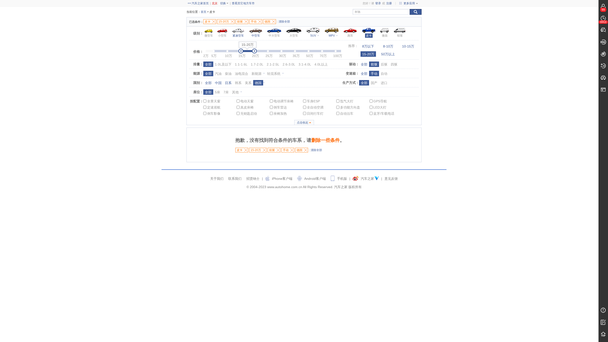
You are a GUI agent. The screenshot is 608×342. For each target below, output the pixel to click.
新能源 (256, 74)
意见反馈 (391, 178)
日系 (228, 83)
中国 (218, 83)
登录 (378, 3)
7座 (226, 92)
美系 (248, 83)
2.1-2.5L (273, 64)
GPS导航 (380, 101)
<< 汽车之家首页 (198, 3)
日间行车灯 (315, 113)
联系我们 (235, 178)
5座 (217, 92)
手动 (374, 74)
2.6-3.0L (289, 64)
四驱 (394, 64)
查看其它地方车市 (243, 3)
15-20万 (368, 54)
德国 (258, 83)
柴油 (228, 74)
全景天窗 (213, 101)
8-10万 (388, 46)
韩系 (238, 83)
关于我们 (216, 178)
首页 (203, 12)
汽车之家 (367, 178)
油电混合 (241, 74)
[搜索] (416, 12)
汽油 (218, 74)
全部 (208, 64)
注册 (389, 3)
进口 (384, 83)
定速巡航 (213, 107)
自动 (384, 74)
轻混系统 (273, 74)
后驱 (384, 64)
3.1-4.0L (305, 64)
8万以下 (368, 46)
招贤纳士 (253, 178)
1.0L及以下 (223, 64)
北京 (215, 3)
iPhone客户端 (282, 178)
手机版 (342, 178)
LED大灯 (379, 107)
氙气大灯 (346, 101)
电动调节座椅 (284, 101)
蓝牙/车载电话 (383, 113)
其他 (235, 92)
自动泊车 (346, 113)
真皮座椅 (247, 107)
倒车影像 (213, 113)
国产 (374, 83)
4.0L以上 (321, 64)
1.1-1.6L (241, 64)
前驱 (374, 64)
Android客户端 (315, 178)
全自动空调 (315, 107)
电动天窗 (247, 101)
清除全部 (284, 21)
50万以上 (388, 54)
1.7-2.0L (257, 64)
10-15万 (408, 46)
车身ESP (313, 101)
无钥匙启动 (248, 113)
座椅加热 (280, 113)
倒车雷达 (280, 107)
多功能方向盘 (350, 107)
